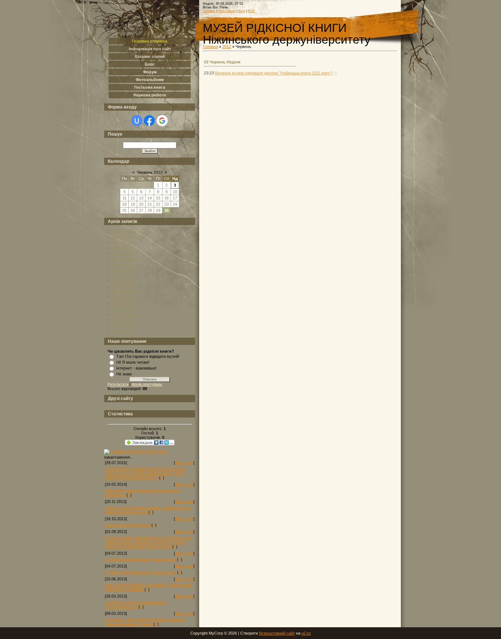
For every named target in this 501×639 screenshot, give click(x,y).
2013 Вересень (125, 292)
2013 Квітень (123, 281)
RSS (251, 11)
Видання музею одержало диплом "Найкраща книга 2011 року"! (273, 73)
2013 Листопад (125, 297)
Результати (117, 384)
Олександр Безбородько (127, 525)
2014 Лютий (122, 308)
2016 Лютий (122, 330)
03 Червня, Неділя (222, 62)
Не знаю (124, 374)
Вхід (241, 11)
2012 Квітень (123, 248)
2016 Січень (122, 325)
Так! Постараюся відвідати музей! (147, 356)
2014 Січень (122, 303)
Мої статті (184, 462)
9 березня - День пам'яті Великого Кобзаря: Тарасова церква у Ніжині (145, 621)
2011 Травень (123, 231)
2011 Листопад (124, 237)
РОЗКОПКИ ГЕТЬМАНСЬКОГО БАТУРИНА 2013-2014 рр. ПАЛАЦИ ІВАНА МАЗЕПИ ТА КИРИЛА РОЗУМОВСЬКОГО (145, 473)
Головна (209, 11)
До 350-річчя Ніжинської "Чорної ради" (140, 559)
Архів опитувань (147, 384)
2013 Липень (123, 286)
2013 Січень (122, 270)
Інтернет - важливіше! (136, 368)
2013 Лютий (122, 275)
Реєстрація (226, 11)
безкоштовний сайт (277, 633)
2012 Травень (123, 253)
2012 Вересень (125, 264)
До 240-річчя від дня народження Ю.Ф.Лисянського (135, 604)
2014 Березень (125, 314)
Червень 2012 (149, 172)
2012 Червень (124, 259)
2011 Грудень (123, 242)
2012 (226, 46)
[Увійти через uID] (136, 120)
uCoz (306, 633)
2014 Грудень (123, 319)
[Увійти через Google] (162, 120)
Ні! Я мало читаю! (132, 362)
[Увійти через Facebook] (149, 120)
